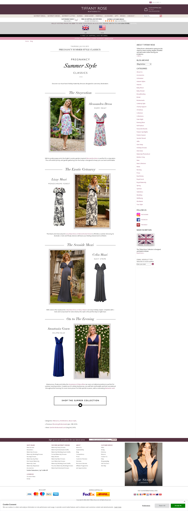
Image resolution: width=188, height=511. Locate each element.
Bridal (138, 97)
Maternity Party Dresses (58, 447)
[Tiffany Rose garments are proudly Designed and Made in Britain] (146, 246)
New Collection (141, 163)
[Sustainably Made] (76, 20)
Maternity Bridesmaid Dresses (60, 468)
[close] (184, 501)
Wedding (139, 195)
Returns (103, 454)
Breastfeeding (141, 94)
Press (138, 173)
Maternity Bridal (40, 16)
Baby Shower (141, 91)
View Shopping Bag (154, 11)
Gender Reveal (141, 138)
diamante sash (110, 388)
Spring (139, 185)
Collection (140, 113)
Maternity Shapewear (33, 466)
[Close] (134, 23)
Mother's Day (141, 157)
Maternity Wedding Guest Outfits (60, 452)
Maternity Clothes (68, 16)
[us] (102, 31)
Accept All (178, 505)
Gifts (116, 16)
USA (102, 33)
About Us (139, 72)
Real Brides (140, 176)
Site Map (103, 466)
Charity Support (141, 107)
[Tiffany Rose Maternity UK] (135, 494)
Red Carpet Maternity (33, 461)
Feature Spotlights (142, 132)
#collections (64, 421)
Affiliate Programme (82, 466)
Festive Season (141, 135)
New (138, 160)
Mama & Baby (89, 16)
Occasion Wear (31, 476)
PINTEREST (144, 225)
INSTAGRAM (144, 214)
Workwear (140, 201)
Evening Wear (141, 122)
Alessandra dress (92, 158)
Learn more (117, 507)
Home (27, 41)
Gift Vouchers (105, 463)
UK (86, 33)
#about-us (56, 421)
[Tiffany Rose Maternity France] (141, 494)
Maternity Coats (31, 463)
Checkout (130, 16)
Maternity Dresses (54, 16)
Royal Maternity (141, 182)
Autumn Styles (141, 81)
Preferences (146, 505)
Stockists (78, 461)
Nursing (80, 16)
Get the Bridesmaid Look (58, 427)
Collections (140, 116)
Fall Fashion (140, 126)
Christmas (140, 110)
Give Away (140, 144)
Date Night (140, 119)
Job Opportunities (81, 468)
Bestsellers (30, 450)
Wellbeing (140, 198)
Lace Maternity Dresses (58, 461)
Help (102, 459)
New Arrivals (30, 447)
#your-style (72, 421)
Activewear (140, 78)
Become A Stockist (81, 463)
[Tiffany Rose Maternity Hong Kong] (160, 494)
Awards (139, 85)
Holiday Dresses (142, 148)
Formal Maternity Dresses (58, 454)
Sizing (102, 450)
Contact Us (104, 456)
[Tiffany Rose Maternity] (84, 13)
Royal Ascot (140, 179)
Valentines (140, 192)
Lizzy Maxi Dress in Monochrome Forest (79, 234)
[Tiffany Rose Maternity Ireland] (138, 494)
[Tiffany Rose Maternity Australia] (157, 494)
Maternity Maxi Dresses (58, 459)
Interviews (140, 151)
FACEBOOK (144, 219)
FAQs (102, 447)
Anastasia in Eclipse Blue (77, 384)
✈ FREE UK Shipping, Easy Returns (94, 36)
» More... (139, 56)
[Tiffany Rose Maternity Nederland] (147, 494)
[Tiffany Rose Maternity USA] (150, 494)
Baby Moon (140, 88)
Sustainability (80, 450)
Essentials (99, 16)
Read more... (140, 253)
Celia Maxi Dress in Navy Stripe (76, 310)
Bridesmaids (140, 100)
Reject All (162, 505)
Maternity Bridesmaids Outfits (60, 450)
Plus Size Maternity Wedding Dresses (62, 466)
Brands (122, 16)
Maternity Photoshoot (143, 154)
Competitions (80, 454)
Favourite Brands (142, 129)
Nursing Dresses (31, 456)
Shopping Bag (105, 461)
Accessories (109, 16)
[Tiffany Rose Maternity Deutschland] (144, 494)
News (138, 167)
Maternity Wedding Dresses (35, 454)
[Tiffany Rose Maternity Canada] (153, 494)
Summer (139, 189)
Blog (31, 41)
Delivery (103, 452)
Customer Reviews (81, 459)
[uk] (85, 31)
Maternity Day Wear (32, 459)
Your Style (140, 204)
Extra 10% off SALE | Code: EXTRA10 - (94, 38)
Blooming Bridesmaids (60, 424)
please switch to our (116, 23)
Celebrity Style (141, 103)
